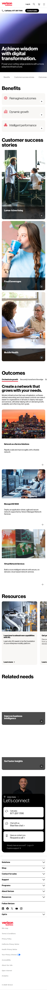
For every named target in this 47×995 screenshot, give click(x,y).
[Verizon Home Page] (7, 923)
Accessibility (6, 960)
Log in (29, 845)
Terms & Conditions (9, 933)
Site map (5, 928)
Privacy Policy (6, 939)
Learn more (10, 213)
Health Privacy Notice (9, 949)
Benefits (7, 77)
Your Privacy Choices (9, 955)
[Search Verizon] (34, 4)
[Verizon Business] (7, 4)
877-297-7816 (17, 813)
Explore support (13, 848)
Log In (28, 4)
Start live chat (16, 825)
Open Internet (7, 970)
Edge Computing (10, 766)
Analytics (5, 976)
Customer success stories (24, 77)
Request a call (16, 837)
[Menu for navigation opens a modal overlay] (44, 4)
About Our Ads (7, 965)
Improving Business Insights (15, 721)
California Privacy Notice (10, 944)
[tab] (10, 380)
